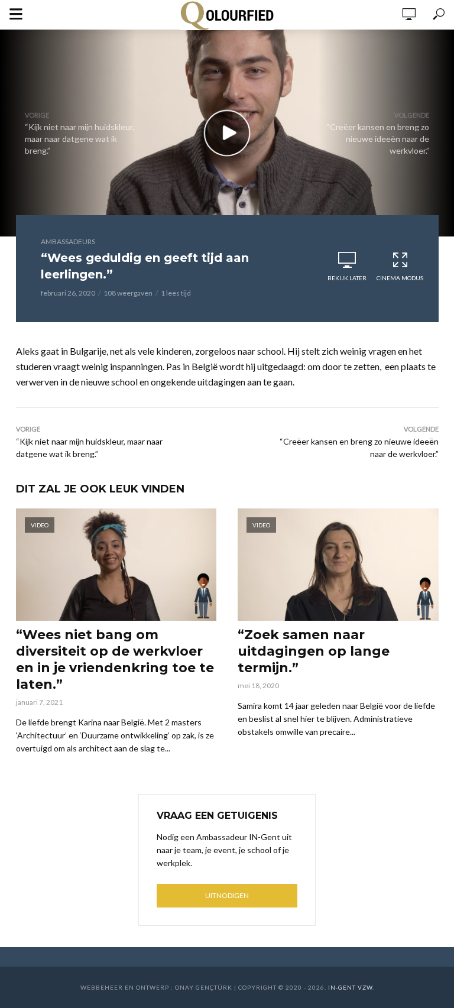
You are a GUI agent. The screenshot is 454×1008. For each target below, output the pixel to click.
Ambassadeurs (68, 241)
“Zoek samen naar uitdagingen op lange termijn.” (314, 651)
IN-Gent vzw (350, 987)
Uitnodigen (227, 895)
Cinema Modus (400, 277)
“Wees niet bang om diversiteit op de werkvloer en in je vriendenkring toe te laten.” (115, 659)
